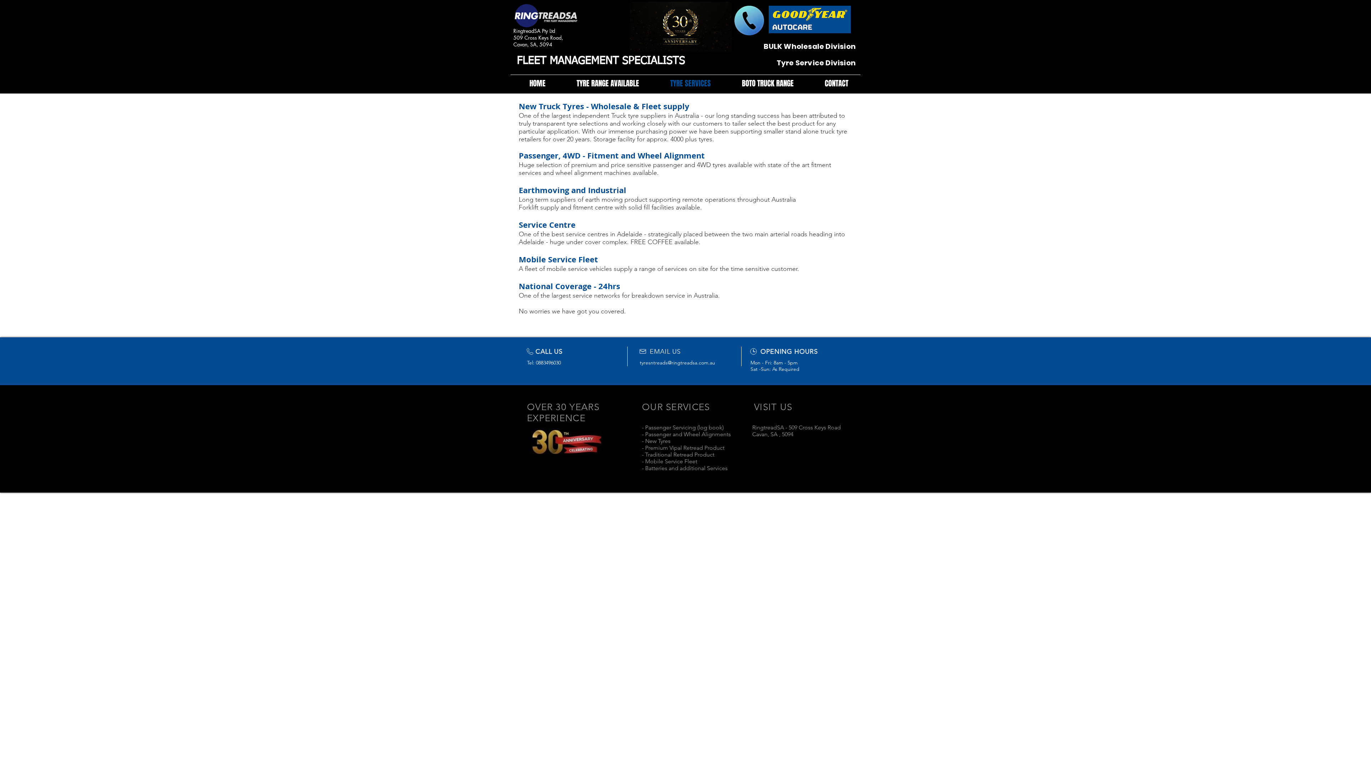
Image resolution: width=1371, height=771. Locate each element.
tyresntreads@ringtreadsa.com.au (677, 362)
